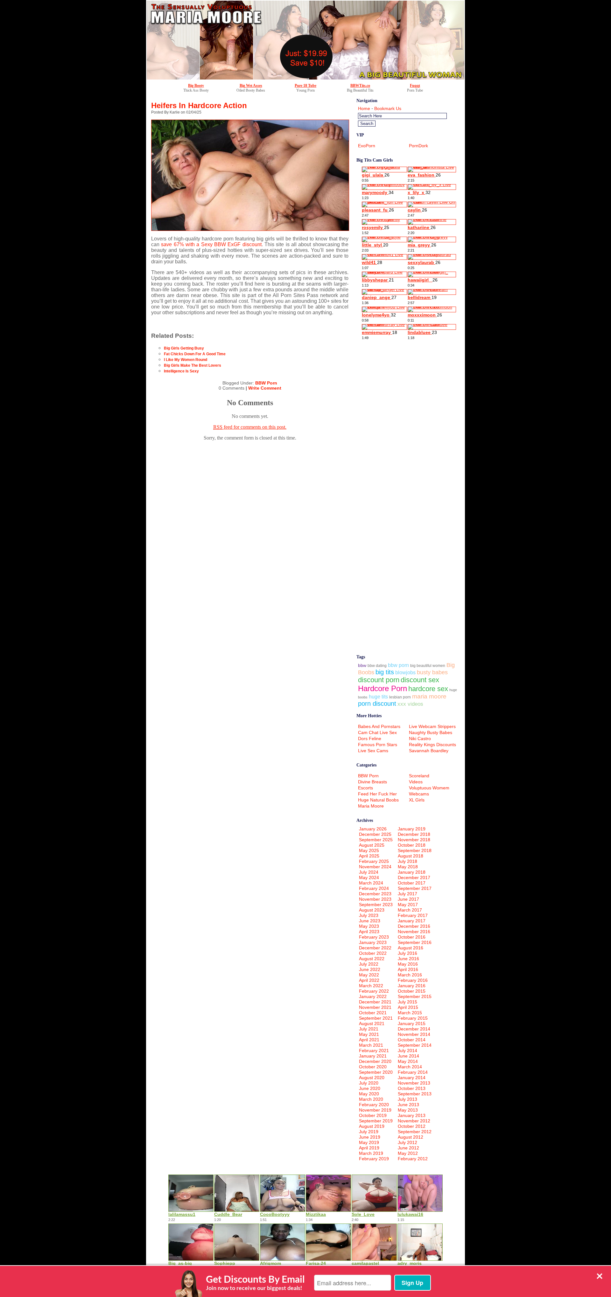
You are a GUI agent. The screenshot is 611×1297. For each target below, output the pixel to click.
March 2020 (371, 1099)
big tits (385, 672)
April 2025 (369, 855)
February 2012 (413, 1158)
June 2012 (408, 1147)
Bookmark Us (387, 108)
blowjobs (405, 672)
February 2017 (413, 915)
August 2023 (371, 909)
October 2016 (411, 937)
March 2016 (410, 974)
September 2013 (415, 1093)
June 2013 (408, 1104)
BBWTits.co (360, 85)
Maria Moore (371, 805)
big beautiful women (427, 665)
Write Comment (264, 388)
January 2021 (373, 1055)
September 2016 (415, 942)
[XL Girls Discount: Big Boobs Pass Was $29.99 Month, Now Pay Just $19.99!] (305, 78)
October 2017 (411, 882)
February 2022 (374, 991)
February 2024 (374, 888)
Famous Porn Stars (377, 744)
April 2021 (369, 1039)
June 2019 (369, 1137)
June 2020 (369, 1088)
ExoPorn (366, 145)
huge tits (378, 696)
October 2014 (411, 1039)
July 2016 (407, 953)
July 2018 (407, 861)
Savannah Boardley (428, 750)
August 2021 (371, 1023)
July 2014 (407, 1050)
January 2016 (411, 985)
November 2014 (414, 1034)
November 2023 (375, 899)
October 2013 (411, 1088)
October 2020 (373, 1066)
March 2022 (371, 985)
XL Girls (417, 799)
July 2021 (368, 1028)
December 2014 (414, 1028)
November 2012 (414, 1120)
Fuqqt (415, 85)
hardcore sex (428, 689)
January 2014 (411, 1077)
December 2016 (414, 926)
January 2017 (411, 920)
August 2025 (371, 845)
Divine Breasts (372, 781)
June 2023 (369, 920)
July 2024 (368, 872)
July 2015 (407, 1001)
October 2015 (411, 991)
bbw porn (398, 665)
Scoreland (419, 775)
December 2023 (375, 893)
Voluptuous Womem (429, 787)
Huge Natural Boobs (378, 799)
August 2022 (371, 958)
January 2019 (411, 828)
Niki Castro (420, 738)
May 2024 (369, 877)
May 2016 (408, 964)
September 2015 (415, 996)
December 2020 (375, 1061)
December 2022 (375, 947)
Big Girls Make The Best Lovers (192, 365)
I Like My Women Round (185, 359)
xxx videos (410, 704)
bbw (362, 665)
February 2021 (374, 1050)
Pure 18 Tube (305, 85)
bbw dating (377, 665)
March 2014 (410, 1066)
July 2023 (368, 915)
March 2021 (371, 1045)
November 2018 (414, 839)
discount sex (420, 680)
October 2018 (411, 845)
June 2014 (408, 1055)
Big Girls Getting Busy (184, 348)
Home (364, 108)
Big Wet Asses (251, 85)
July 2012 (407, 1142)
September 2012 (415, 1131)
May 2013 (408, 1110)
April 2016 (408, 969)
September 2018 (415, 850)
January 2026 (373, 828)
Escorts (365, 787)
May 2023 (369, 926)
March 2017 (410, 909)
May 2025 (369, 850)
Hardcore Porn (382, 688)
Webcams (419, 793)
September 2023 (376, 904)
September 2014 (415, 1045)
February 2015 (413, 1018)
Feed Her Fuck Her (377, 793)
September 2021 (376, 1018)
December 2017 (414, 877)
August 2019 (371, 1126)
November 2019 (375, 1110)
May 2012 (408, 1153)
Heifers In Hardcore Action (199, 105)
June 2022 (369, 969)
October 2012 (411, 1126)
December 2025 (375, 834)
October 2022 (373, 953)
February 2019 (374, 1158)
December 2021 (375, 1001)
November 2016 (414, 931)
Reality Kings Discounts (432, 744)
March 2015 (410, 1012)
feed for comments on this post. (249, 427)
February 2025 (374, 861)
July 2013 (407, 1099)
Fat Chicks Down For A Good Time (195, 354)
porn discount (377, 703)
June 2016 (408, 958)
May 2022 (369, 974)
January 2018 (411, 872)
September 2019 (376, 1120)
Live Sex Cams (373, 750)
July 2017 (407, 893)
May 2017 (408, 904)
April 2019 (369, 1147)
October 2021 (373, 1012)
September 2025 (376, 839)
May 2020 (369, 1093)
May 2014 (408, 1061)
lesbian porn (400, 697)
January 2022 (373, 996)
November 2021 (375, 1007)
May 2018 (408, 866)
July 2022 (368, 964)
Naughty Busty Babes (430, 732)
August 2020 (371, 1077)
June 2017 (408, 899)
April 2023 (369, 931)
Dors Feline (369, 738)
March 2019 (371, 1153)
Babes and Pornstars (379, 726)
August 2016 (410, 947)
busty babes (432, 672)
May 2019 (369, 1142)
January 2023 (373, 942)
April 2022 (369, 980)
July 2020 (368, 1082)
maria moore (429, 696)
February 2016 (413, 980)
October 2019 (373, 1115)
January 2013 (411, 1115)
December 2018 (414, 834)
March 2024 (371, 882)
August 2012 (410, 1137)
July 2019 (368, 1131)
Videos (416, 781)
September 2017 (415, 888)
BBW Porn (266, 382)
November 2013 (414, 1082)
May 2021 (369, 1034)
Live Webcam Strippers (432, 726)
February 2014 (413, 1072)
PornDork (418, 145)
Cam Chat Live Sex (377, 732)
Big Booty (196, 85)
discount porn (378, 680)
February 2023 (374, 937)
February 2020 (374, 1104)
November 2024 (375, 866)
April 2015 (408, 1007)
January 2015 (411, 1023)
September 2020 (376, 1072)
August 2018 (410, 855)
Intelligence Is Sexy (181, 371)
